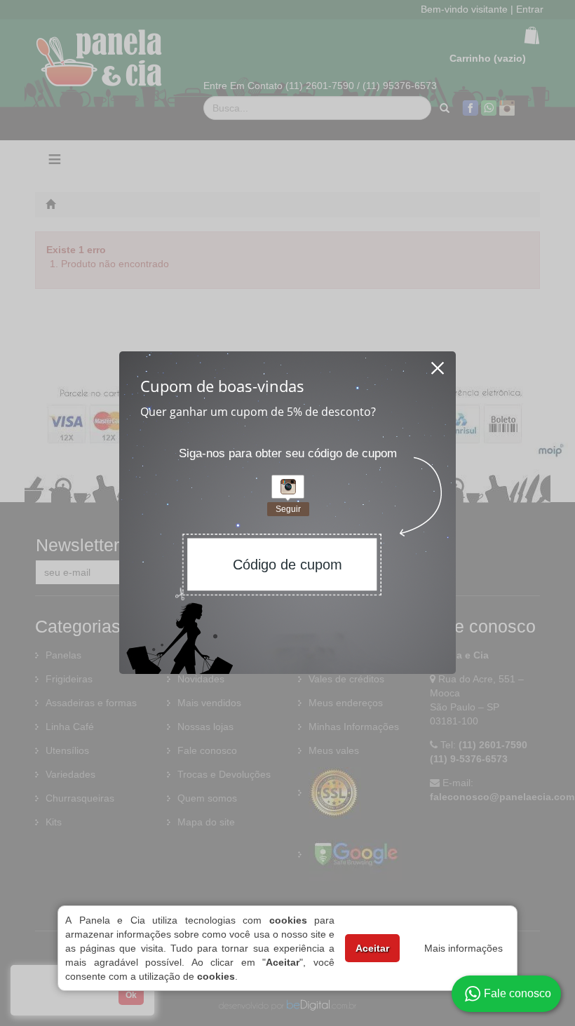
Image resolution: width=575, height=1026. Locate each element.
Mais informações (463, 948)
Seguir (288, 509)
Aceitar (372, 948)
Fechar (438, 364)
